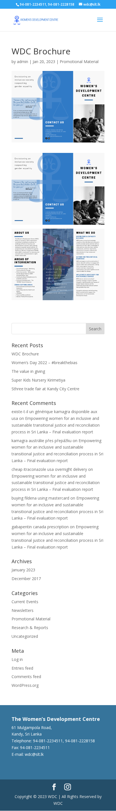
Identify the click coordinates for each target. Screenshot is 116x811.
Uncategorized (25, 636)
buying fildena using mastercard (40, 498)
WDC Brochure (25, 354)
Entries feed (22, 668)
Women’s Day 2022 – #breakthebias (44, 362)
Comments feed (26, 676)
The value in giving (28, 371)
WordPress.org (25, 685)
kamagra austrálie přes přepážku (42, 440)
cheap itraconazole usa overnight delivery (49, 469)
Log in (17, 659)
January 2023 (23, 569)
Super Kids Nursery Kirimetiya (38, 380)
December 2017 (26, 578)
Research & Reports (30, 627)
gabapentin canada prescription (40, 526)
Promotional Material (79, 61)
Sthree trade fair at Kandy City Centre (45, 388)
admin (22, 61)
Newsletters (23, 610)
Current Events (25, 601)
